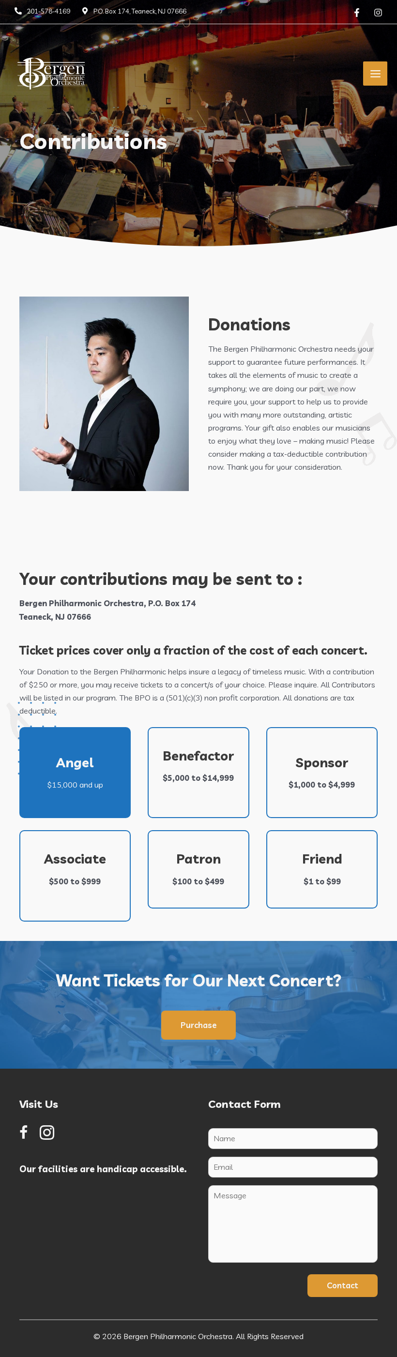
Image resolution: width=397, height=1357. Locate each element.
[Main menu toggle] (375, 73)
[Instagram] (378, 12)
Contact (342, 1285)
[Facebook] (356, 12)
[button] (198, 1025)
